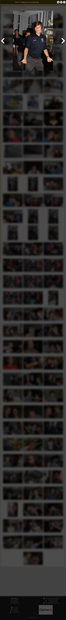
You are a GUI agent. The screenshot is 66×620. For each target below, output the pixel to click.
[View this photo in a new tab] (61, 2)
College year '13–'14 (26, 2)
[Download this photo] (58, 2)
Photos (17, 2)
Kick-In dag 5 (35, 2)
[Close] (64, 2)
